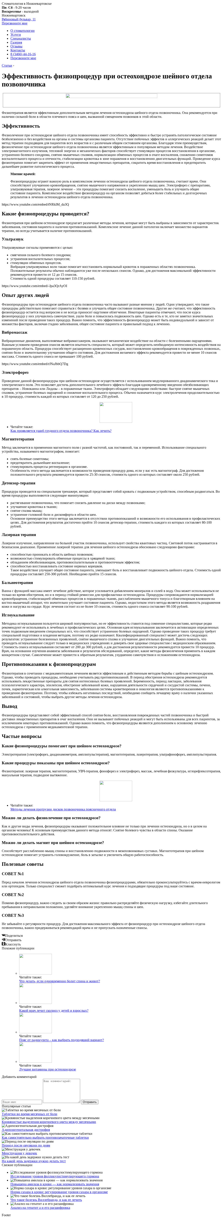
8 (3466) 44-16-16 (23, 54)
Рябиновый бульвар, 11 (19, 19)
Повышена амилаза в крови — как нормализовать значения (54, 1184)
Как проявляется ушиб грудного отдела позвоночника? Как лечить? (61, 431)
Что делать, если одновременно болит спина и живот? (59, 981)
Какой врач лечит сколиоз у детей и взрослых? (53, 1010)
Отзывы (16, 46)
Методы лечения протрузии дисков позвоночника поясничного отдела (63, 809)
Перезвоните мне (14, 23)
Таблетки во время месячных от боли (29, 1114)
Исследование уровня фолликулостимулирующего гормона (54, 1176)
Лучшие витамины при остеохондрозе (47, 1069)
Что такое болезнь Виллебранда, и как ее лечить (46, 1200)
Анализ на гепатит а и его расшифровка (40, 1207)
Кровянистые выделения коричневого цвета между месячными (49, 1122)
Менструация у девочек (19, 1153)
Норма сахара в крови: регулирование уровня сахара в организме (59, 1192)
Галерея (16, 42)
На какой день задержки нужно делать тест (34, 1161)
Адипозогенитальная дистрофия (26, 1130)
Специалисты (20, 38)
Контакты (17, 50)
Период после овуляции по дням (26, 1145)
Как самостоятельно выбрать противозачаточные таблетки (45, 1137)
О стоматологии (22, 30)
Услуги (15, 34)
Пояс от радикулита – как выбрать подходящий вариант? (61, 1040)
